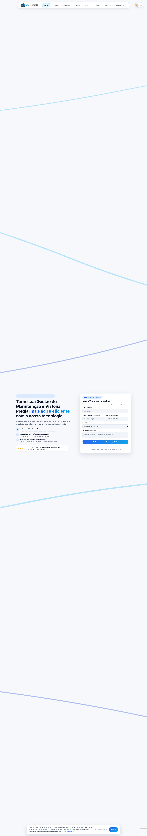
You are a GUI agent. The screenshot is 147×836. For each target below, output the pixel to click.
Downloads (120, 5)
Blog (86, 5)
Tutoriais (97, 5)
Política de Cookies (101, 829)
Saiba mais (70, 831)
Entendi (113, 829)
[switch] (139, 5)
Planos (77, 5)
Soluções (66, 5)
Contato (108, 5)
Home (46, 5)
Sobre (56, 5)
